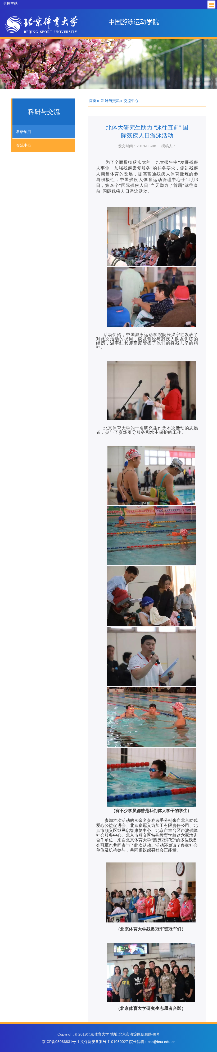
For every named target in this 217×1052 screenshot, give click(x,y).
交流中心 (23, 145)
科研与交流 (110, 100)
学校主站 (10, 3)
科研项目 (23, 132)
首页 (92, 100)
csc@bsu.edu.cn (161, 1042)
